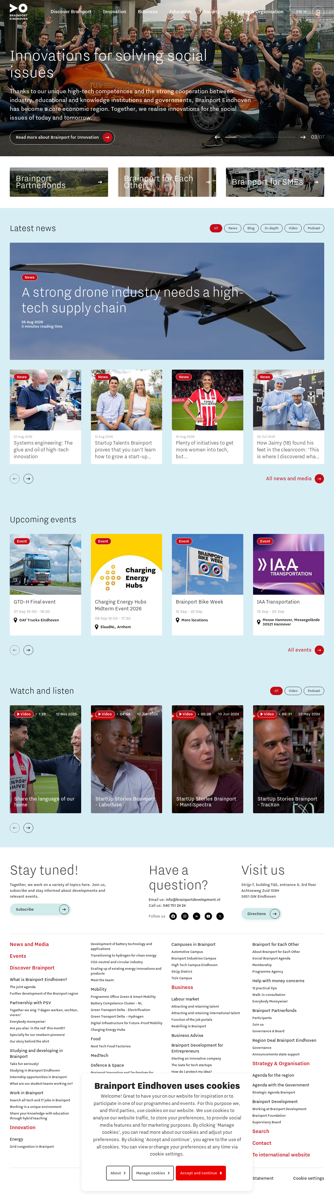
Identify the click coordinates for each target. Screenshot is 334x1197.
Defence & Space (107, 1065)
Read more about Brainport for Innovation (57, 137)
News (232, 228)
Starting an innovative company (196, 1059)
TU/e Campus (181, 978)
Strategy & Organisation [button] (257, 11)
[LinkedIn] (196, 916)
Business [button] (148, 11)
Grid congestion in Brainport (32, 1147)
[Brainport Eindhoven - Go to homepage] (18, 12)
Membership (262, 965)
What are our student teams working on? (41, 1084)
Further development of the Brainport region (44, 994)
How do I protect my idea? (191, 1072)
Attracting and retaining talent (195, 1007)
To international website (281, 1155)
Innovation (22, 1128)
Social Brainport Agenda (271, 958)
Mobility (99, 989)
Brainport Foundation (269, 1116)
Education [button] (180, 11)
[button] (217, 137)
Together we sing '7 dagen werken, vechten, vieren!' (44, 1012)
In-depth (271, 228)
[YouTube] (208, 916)
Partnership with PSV (30, 1002)
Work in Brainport (27, 1093)
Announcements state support (276, 1054)
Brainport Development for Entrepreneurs (197, 1048)
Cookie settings (308, 1178)
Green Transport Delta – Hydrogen (117, 1017)
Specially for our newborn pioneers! (37, 1035)
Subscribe (25, 909)
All (216, 228)
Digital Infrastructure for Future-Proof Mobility (126, 1023)
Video (293, 228)
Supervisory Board (266, 1122)
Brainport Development (275, 1101)
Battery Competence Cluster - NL (116, 1003)
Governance (261, 1048)
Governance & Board (268, 1031)
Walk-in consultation (268, 995)
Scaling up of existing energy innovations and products (126, 971)
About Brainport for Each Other (276, 952)
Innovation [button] (114, 11)
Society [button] (211, 11)
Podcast (314, 228)
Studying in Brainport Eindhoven (35, 1070)
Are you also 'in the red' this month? (37, 1028)
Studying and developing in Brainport (36, 1053)
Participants (262, 1018)
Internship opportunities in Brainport (38, 1077)
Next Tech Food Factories (111, 1046)
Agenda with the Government (280, 1085)
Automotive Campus (187, 952)
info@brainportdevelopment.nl (193, 899)
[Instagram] (185, 916)
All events (300, 650)
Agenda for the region (273, 1075)
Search (260, 1132)
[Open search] (318, 12)
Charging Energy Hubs (108, 1030)
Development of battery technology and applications (121, 946)
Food (95, 1039)
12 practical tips (264, 988)
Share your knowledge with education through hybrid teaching (39, 1116)
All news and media (289, 479)
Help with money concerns (278, 980)
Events (18, 956)
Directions (256, 914)
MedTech (99, 1055)
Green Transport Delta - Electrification (120, 1010)
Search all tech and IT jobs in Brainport (40, 1100)
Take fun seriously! (24, 1064)
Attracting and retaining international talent (205, 1013)
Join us (258, 1025)
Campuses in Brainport (193, 944)
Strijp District (181, 972)
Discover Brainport (32, 968)
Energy (16, 1139)
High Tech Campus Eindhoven (194, 965)
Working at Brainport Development (279, 1109)
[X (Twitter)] (220, 916)
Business (182, 987)
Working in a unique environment (35, 1107)
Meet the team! (102, 980)
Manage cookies (150, 1173)
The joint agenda (23, 987)
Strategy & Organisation (281, 1064)
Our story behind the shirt (29, 1041)
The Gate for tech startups (191, 1065)
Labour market (185, 999)
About (116, 1173)
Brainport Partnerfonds (274, 1010)
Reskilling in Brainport (188, 1026)
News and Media (29, 944)
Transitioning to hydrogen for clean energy (123, 956)
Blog (251, 228)
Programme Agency (267, 972)
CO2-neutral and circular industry (117, 962)
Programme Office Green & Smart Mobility (123, 997)
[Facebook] (173, 916)
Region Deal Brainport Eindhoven (284, 1040)
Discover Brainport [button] (71, 11)
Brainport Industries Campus (193, 958)
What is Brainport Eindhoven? (38, 979)
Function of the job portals (191, 1020)
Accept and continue (198, 1173)
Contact (261, 1143)
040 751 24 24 (174, 905)
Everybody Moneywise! (270, 1001)
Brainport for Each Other (275, 944)
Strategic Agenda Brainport (273, 1092)
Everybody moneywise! (28, 1022)
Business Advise (187, 1035)
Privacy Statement (255, 1178)
